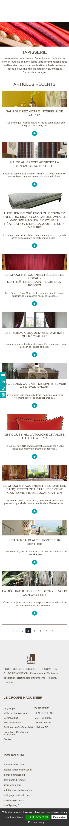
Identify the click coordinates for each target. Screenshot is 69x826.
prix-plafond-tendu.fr (15, 780)
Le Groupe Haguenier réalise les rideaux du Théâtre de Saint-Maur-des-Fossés (34, 280)
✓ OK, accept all (37, 817)
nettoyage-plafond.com (16, 795)
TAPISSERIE (41, 708)
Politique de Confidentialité (18, 727)
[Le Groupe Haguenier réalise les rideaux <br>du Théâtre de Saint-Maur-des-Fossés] (34, 269)
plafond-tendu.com (14, 764)
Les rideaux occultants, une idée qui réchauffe (35, 334)
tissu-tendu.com (12, 785)
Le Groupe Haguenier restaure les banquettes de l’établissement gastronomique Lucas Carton (34, 489)
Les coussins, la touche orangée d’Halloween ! (34, 436)
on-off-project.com (14, 800)
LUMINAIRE (41, 727)
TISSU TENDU (42, 722)
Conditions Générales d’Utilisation (16, 733)
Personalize (59, 817)
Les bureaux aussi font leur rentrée (34, 541)
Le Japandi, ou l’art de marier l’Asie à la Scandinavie (34, 385)
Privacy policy (36, 822)
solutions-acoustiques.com (18, 790)
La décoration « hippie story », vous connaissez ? (34, 592)
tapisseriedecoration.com (18, 769)
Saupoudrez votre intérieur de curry (34, 113)
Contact (8, 739)
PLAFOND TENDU (44, 713)
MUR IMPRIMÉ (42, 718)
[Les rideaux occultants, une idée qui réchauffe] (34, 327)
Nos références (12, 722)
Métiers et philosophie (16, 713)
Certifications (11, 718)
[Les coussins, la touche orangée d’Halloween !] (34, 429)
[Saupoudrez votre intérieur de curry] (34, 105)
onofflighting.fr (11, 805)
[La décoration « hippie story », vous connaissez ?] (34, 585)
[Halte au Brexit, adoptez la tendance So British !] (34, 156)
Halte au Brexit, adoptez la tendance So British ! (34, 164)
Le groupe (9, 708)
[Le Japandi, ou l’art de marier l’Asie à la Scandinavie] (34, 378)
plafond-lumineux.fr (14, 774)
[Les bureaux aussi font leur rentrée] (34, 534)
